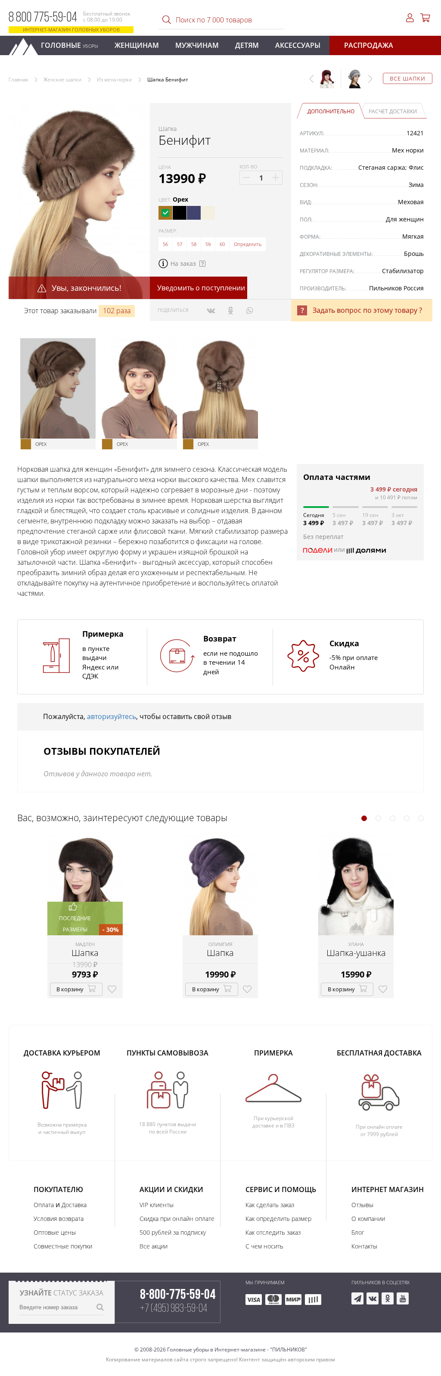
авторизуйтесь (111, 716)
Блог (357, 1232)
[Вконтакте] (211, 310)
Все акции (154, 1246)
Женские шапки (62, 79)
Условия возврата (59, 1218)
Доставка (74, 1205)
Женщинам (137, 45)
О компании (368, 1218)
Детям (247, 45)
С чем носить (264, 1246)
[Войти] (410, 18)
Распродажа (368, 45)
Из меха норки (114, 79)
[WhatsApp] (249, 310)
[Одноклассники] (230, 310)
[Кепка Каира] (351, 83)
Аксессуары (297, 45)
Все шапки (407, 78)
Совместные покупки (63, 1246)
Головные (69, 45)
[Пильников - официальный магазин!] (27, 44)
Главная (18, 79)
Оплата (44, 1205)
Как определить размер (278, 1218)
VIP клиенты (157, 1205)
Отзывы (362, 1205)
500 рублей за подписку (173, 1232)
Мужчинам (197, 45)
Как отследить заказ (273, 1232)
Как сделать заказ (269, 1205)
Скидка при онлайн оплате (177, 1218)
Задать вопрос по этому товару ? (367, 310)
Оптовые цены (55, 1232)
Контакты (364, 1246)
